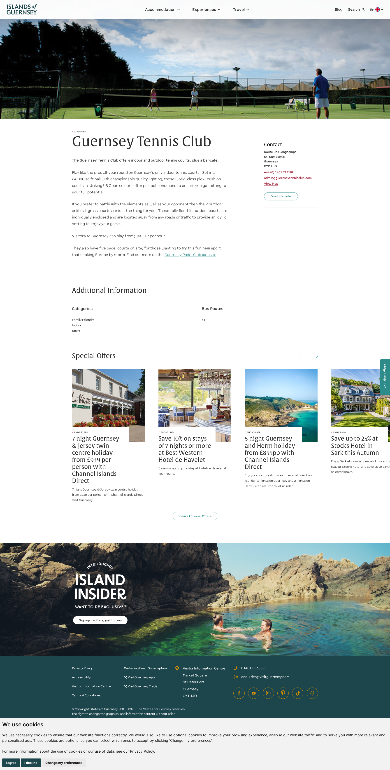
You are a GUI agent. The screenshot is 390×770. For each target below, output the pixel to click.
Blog (338, 9)
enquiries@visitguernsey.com (265, 677)
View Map (271, 183)
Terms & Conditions (86, 695)
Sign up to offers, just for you (100, 620)
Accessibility (81, 677)
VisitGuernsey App (141, 677)
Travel (239, 9)
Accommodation (160, 9)
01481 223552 (253, 668)
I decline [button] (30, 763)
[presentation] (303, 356)
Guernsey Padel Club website (190, 255)
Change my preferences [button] (63, 763)
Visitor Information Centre (91, 686)
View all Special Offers (195, 516)
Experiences (204, 9)
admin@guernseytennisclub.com (288, 178)
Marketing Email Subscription (145, 668)
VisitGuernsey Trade (142, 686)
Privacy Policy (142, 751)
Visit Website (281, 196)
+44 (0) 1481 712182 (279, 172)
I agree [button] (11, 763)
